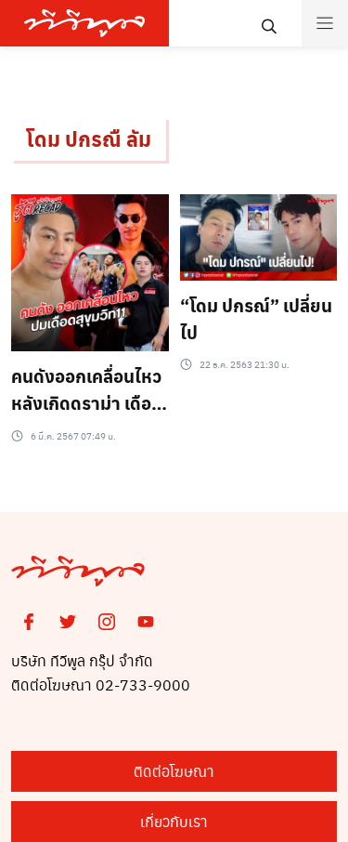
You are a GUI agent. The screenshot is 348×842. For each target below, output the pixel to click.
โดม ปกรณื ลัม (88, 138)
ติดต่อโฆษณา (174, 771)
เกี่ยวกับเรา (174, 821)
